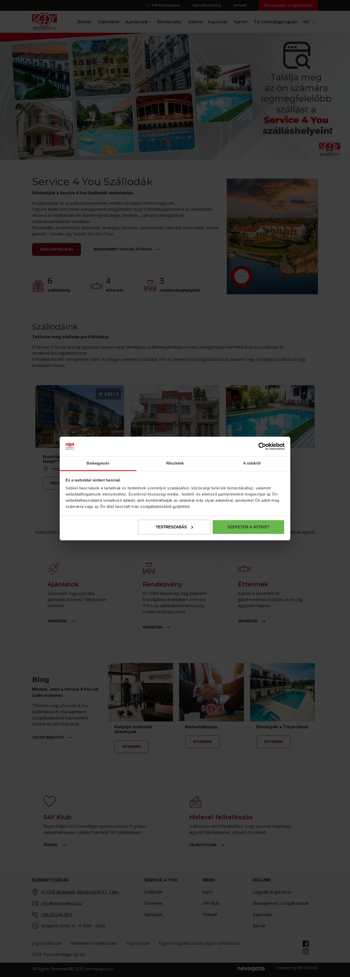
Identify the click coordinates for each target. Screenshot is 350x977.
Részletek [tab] (175, 463)
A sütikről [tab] (252, 463)
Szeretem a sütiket (248, 527)
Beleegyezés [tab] (98, 463)
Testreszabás (171, 527)
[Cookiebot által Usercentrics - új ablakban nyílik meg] (262, 446)
